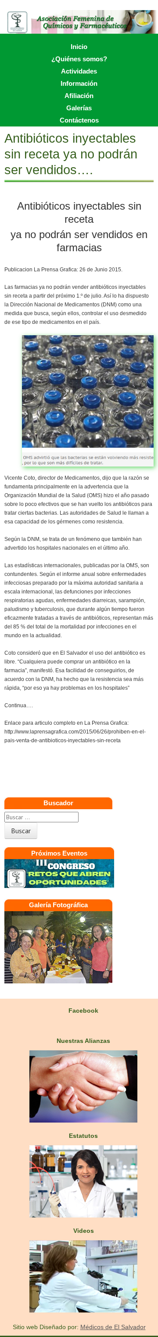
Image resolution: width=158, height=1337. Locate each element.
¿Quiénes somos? (79, 59)
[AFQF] (79, 21)
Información (79, 83)
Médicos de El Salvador (113, 1326)
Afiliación (79, 95)
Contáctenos (79, 120)
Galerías (79, 108)
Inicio (79, 46)
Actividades (79, 71)
